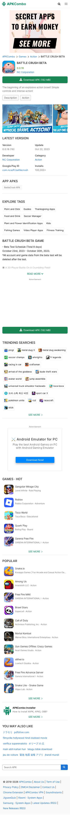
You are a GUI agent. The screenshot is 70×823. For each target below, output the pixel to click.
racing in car (14, 364)
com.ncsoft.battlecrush (15, 170)
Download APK (37, 79)
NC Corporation (25, 72)
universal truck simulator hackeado (26, 386)
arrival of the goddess (20, 371)
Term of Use (53, 781)
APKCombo (8, 56)
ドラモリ (7, 732)
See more (34, 414)
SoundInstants (54, 792)
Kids (48, 223)
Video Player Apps (33, 230)
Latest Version (15, 138)
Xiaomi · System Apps (30, 797)
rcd (34, 400)
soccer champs (16, 357)
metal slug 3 (28, 350)
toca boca (58, 386)
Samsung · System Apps (16, 802)
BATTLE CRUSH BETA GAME (23, 241)
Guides (27, 209)
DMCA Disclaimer (30, 787)
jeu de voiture (10, 754)
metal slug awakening (54, 350)
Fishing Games (12, 230)
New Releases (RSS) (14, 808)
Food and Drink (12, 216)
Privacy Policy (11, 787)
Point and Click (12, 209)
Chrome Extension (13, 792)
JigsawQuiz (9, 797)
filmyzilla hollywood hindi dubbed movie (25, 737)
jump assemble (37, 378)
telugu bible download (40, 749)
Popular (9, 561)
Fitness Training (55, 230)
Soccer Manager (32, 216)
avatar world (15, 378)
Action (25, 97)
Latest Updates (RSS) (44, 802)
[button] (59, 4)
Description (10, 97)
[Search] (64, 767)
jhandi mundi (52, 754)
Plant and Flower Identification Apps (23, 223)
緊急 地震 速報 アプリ (31, 754)
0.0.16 (8, 149)
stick (10, 407)
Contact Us (48, 787)
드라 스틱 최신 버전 (18, 393)
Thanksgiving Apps (45, 209)
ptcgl (11, 350)
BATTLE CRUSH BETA (32, 63)
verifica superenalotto (15, 743)
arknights (37, 357)
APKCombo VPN (34, 792)
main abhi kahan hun (14, 749)
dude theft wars (48, 371)
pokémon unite (16, 400)
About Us (39, 781)
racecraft (48, 400)
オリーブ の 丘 (36, 743)
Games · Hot (12, 479)
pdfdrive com (21, 732)
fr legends (55, 357)
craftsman (34, 364)
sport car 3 (42, 393)
